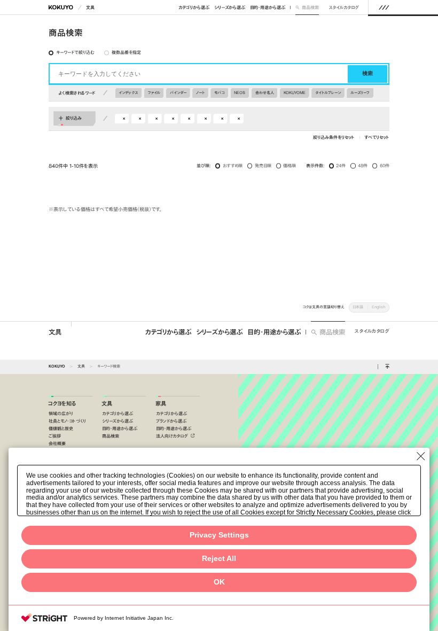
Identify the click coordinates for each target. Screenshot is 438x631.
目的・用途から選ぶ (267, 7)
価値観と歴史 (61, 428)
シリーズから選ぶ (229, 7)
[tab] (71, 53)
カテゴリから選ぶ (193, 7)
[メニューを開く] (384, 7)
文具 (90, 7)
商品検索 (310, 7)
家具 (160, 404)
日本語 (358, 307)
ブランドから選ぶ (171, 421)
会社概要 (57, 443)
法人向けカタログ (172, 436)
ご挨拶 (55, 436)
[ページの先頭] (387, 367)
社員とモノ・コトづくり (67, 421)
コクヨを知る (62, 404)
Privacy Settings (219, 535)
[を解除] (124, 118)
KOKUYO (57, 366)
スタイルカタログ (343, 7)
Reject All (219, 559)
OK (219, 582)
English (378, 307)
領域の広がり (61, 413)
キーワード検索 (108, 366)
